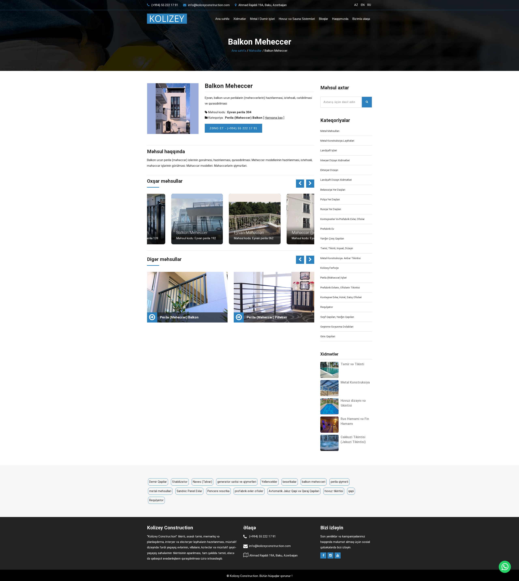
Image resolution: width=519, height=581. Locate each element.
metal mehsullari (160, 491)
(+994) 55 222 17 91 (164, 5)
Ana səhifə (222, 18)
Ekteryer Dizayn (329, 170)
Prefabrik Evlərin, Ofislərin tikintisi (340, 287)
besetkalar (290, 482)
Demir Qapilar (158, 482)
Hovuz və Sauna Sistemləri (297, 18)
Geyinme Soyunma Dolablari (336, 326)
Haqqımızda (340, 18)
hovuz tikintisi (334, 491)
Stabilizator (180, 482)
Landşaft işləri (328, 150)
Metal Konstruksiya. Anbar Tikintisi (340, 258)
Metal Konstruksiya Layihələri (337, 140)
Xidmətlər (239, 18)
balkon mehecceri (313, 482)
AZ (356, 5)
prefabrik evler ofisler (249, 491)
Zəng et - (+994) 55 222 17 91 (233, 128)
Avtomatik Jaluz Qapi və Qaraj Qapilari (294, 491)
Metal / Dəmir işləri (262, 18)
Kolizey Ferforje (329, 267)
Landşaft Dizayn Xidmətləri (336, 179)
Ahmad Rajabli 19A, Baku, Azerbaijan (262, 5)
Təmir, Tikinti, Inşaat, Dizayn (336, 248)
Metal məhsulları (329, 130)
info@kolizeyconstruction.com (209, 5)
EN (363, 5)
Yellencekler (269, 482)
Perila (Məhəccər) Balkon (243, 118)
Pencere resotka (218, 491)
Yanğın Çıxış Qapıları (332, 238)
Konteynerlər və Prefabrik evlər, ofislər (342, 219)
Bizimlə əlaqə (361, 18)
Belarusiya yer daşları (332, 189)
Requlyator (326, 307)
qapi (351, 491)
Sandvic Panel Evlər (189, 491)
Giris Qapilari (327, 336)
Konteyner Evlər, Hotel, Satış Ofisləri (341, 297)
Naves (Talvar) (202, 482)
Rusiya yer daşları (330, 209)
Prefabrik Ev (327, 228)
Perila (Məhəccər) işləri (333, 277)
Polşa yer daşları (330, 199)
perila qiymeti (339, 482)
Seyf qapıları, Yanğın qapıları (337, 316)
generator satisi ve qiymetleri (236, 482)
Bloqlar (323, 18)
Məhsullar (255, 50)
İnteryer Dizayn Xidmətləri (335, 160)
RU (369, 5)
